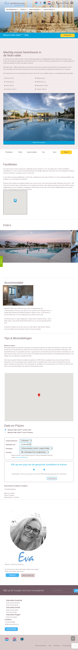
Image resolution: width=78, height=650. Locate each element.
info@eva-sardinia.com (12, 624)
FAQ (50, 646)
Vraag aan (12, 575)
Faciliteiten (9, 152)
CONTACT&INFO (48, 9)
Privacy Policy (66, 646)
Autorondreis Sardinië (13, 603)
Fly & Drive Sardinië (12, 605)
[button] (39, 395)
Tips (43, 152)
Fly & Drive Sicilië (11, 612)
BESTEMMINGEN (11, 9)
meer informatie (11, 629)
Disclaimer (57, 646)
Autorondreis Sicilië (12, 610)
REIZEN (23, 9)
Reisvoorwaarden (40, 646)
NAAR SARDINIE (34, 9)
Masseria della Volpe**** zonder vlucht (19, 430)
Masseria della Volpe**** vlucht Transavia (20, 432)
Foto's (20, 152)
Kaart (54, 152)
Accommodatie (32, 152)
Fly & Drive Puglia (11, 617)
